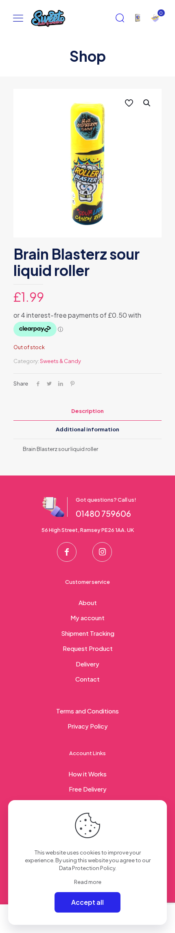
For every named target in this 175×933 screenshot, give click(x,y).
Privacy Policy (88, 726)
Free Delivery (88, 789)
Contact (87, 679)
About (88, 602)
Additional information (87, 429)
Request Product (88, 648)
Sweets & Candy (60, 361)
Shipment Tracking (87, 633)
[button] (147, 103)
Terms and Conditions (87, 711)
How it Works (87, 774)
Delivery (87, 664)
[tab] (87, 411)
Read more (87, 882)
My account (87, 617)
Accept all (87, 902)
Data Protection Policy (87, 868)
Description (87, 411)
